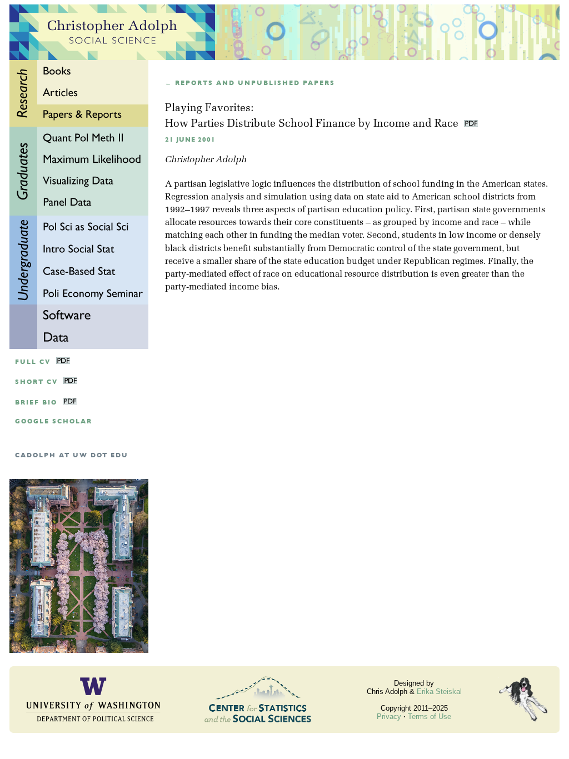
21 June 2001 (190, 139)
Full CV (33, 362)
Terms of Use (429, 716)
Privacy (389, 716)
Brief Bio (36, 402)
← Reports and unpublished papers (250, 83)
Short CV (36, 382)
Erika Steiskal (439, 691)
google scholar (53, 421)
